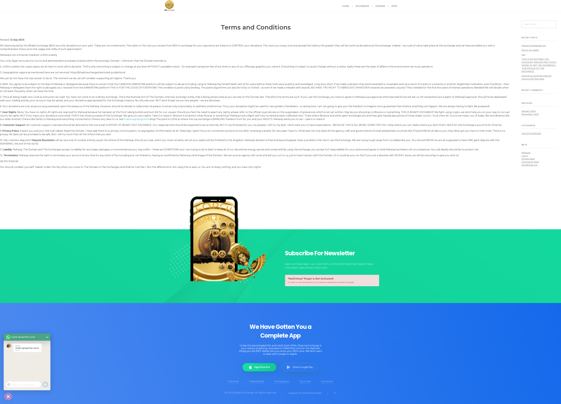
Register (526, 153)
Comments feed (530, 162)
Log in (525, 156)
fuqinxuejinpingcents (136, 119)
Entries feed (528, 159)
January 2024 (529, 111)
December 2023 (530, 114)
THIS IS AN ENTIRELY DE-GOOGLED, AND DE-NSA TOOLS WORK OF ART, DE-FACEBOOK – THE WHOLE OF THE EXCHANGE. (539, 65)
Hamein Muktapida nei (534, 45)
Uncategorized (531, 133)
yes (523, 54)
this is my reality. (530, 50)
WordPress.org (529, 165)
